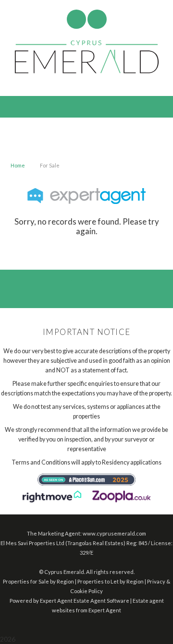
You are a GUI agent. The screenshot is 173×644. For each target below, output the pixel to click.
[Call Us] (97, 19)
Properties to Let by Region (110, 581)
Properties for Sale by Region (38, 581)
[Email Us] (76, 19)
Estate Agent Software (101, 600)
